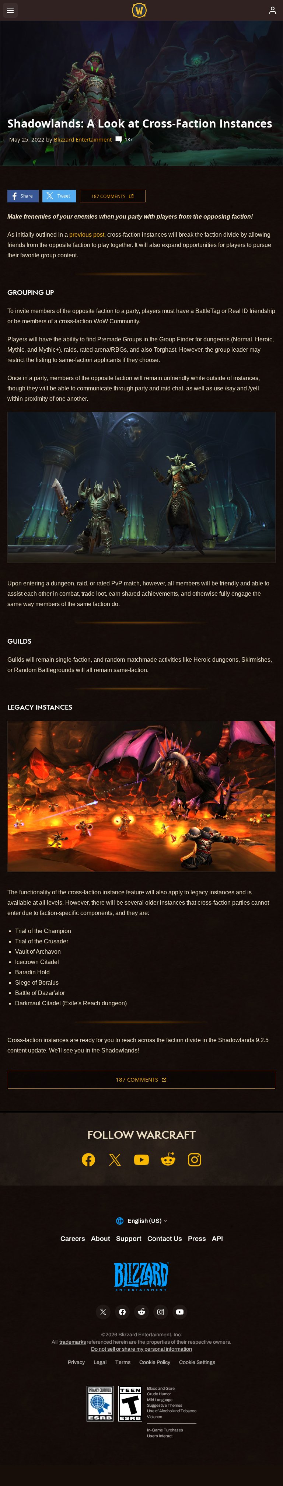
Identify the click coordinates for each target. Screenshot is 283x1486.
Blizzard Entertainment (83, 139)
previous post (86, 235)
